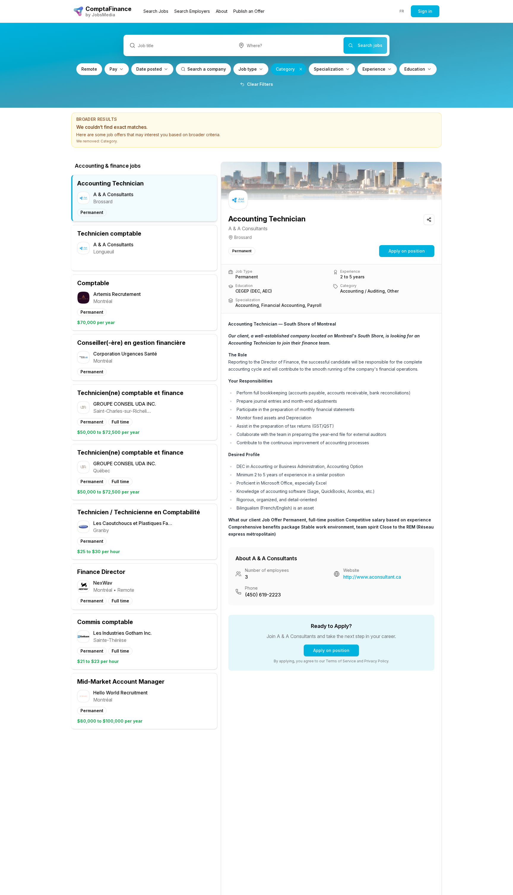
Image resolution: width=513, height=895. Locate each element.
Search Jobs (155, 11)
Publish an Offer (249, 11)
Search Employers (192, 11)
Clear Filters (260, 84)
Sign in (425, 11)
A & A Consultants (247, 228)
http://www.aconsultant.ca (372, 577)
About (221, 11)
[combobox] (288, 45)
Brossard (243, 237)
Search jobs (370, 45)
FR (402, 11)
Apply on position (407, 250)
